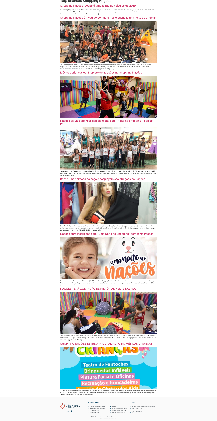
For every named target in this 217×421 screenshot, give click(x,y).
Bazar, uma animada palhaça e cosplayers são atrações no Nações (102, 179)
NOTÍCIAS (128, 2)
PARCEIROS (109, 2)
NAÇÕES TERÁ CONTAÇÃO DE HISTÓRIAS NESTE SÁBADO (98, 288)
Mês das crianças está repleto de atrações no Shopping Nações (102, 72)
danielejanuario (113, 418)
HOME (76, 2)
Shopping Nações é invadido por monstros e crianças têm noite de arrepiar (108, 17)
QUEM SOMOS (98, 2)
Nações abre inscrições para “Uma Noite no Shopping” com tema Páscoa (106, 233)
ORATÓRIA (119, 2)
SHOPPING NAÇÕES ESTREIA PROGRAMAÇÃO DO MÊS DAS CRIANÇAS (106, 343)
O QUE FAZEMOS (86, 2)
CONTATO (79, 5)
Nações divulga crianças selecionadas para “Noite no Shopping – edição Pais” (106, 122)
